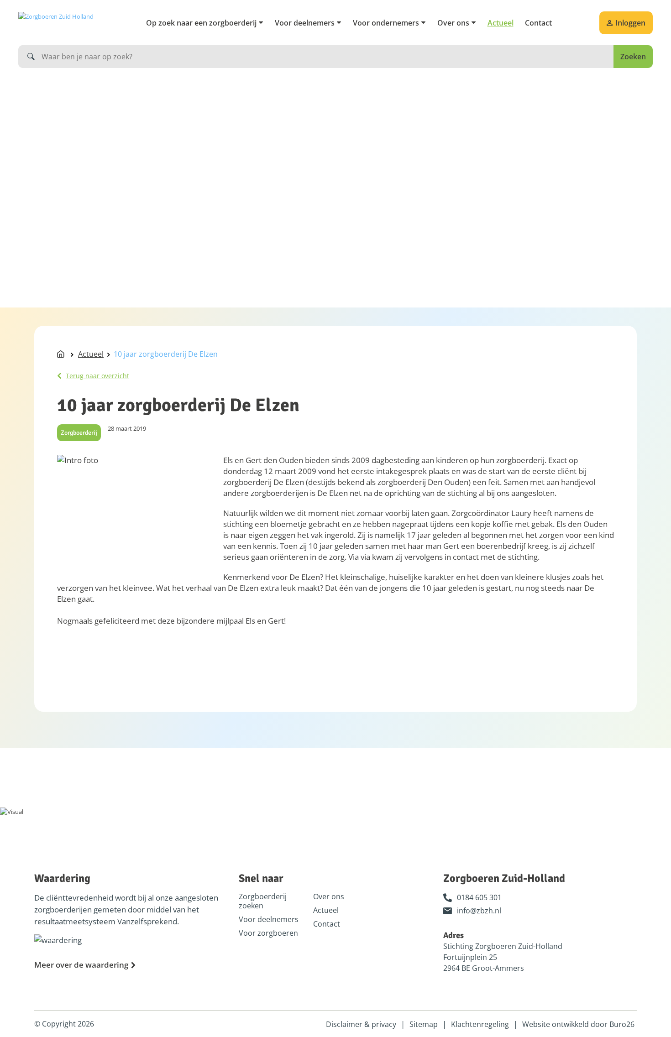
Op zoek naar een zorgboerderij (201, 23)
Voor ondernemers (386, 23)
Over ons (453, 23)
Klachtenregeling (480, 1024)
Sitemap (423, 1024)
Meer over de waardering (81, 964)
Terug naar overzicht (97, 375)
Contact (538, 23)
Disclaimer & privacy (361, 1024)
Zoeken (633, 57)
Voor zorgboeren (268, 933)
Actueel (501, 23)
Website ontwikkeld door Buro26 (578, 1024)
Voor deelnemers (305, 23)
